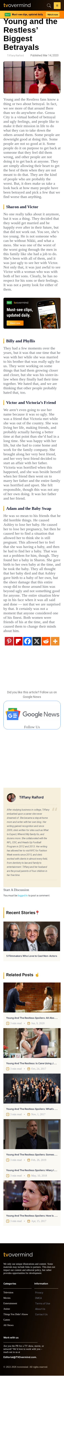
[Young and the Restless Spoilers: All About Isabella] (32, 1073)
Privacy (39, 1371)
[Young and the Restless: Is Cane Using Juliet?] (32, 1118)
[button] (57, 6)
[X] (36, 716)
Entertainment (11, 1381)
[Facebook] (27, 716)
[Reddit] (46, 716)
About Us (40, 1387)
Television (8, 1370)
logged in (23, 970)
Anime (6, 1387)
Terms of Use (42, 1381)
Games (7, 1398)
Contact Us (41, 1392)
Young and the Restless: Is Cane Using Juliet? (33, 1138)
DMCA (38, 1376)
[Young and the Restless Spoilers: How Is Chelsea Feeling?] (32, 1271)
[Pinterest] (9, 716)
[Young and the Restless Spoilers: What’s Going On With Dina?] (32, 1164)
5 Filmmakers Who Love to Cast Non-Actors (31, 1031)
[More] (55, 716)
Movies (7, 1376)
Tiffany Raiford (15, 55)
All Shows (8, 1403)
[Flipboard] (18, 716)
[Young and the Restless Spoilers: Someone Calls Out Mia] (32, 1209)
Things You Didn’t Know (16, 1392)
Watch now (52, 14)
